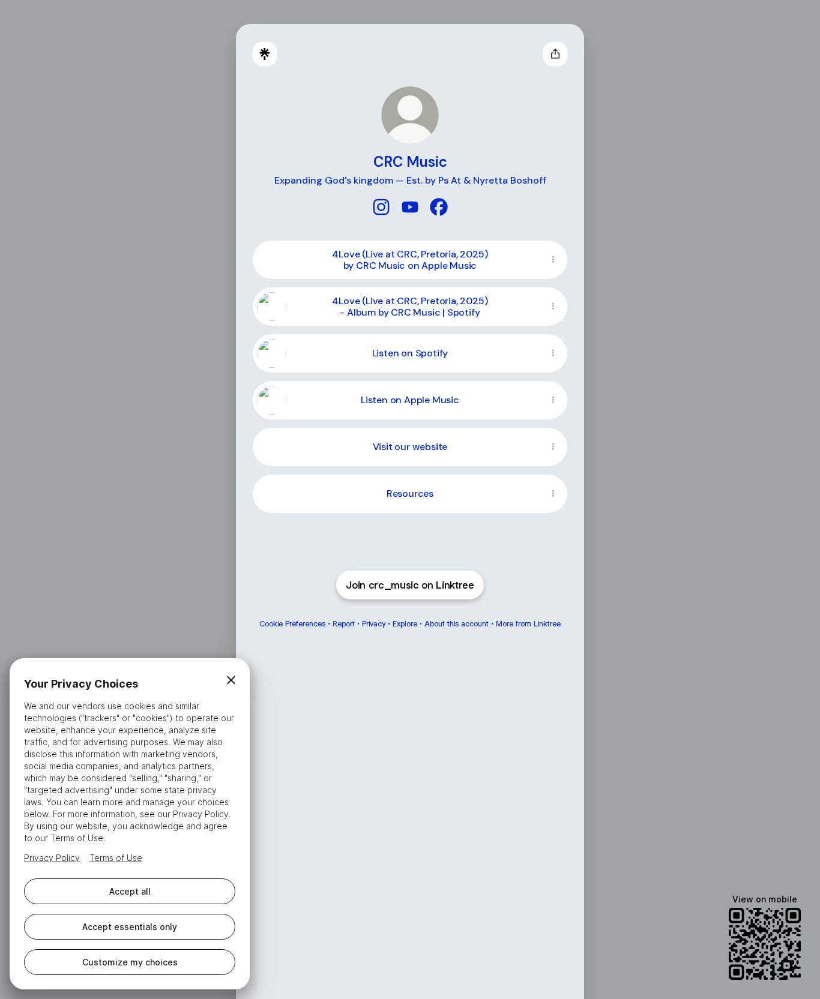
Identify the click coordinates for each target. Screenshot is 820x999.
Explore (405, 624)
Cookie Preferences (292, 624)
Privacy (373, 624)
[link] (381, 207)
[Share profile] (555, 54)
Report (344, 624)
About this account (456, 624)
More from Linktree (528, 624)
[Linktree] (265, 54)
